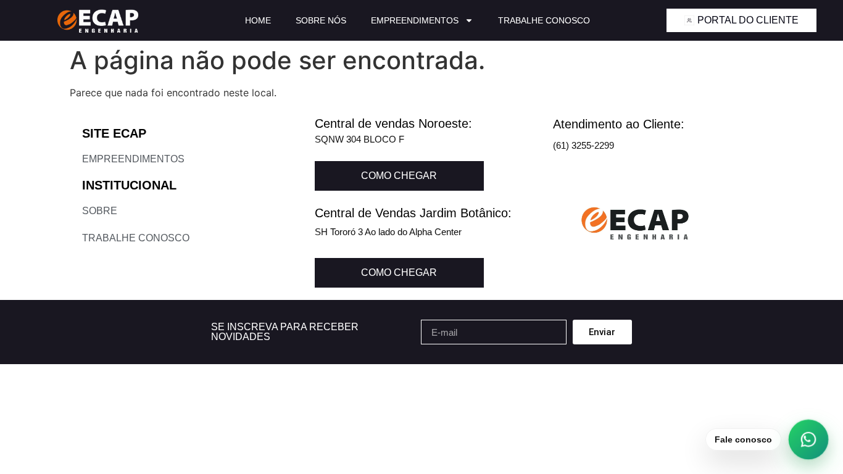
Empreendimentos (415, 20)
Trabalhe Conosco (544, 20)
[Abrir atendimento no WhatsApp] (809, 440)
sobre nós (321, 20)
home (258, 20)
